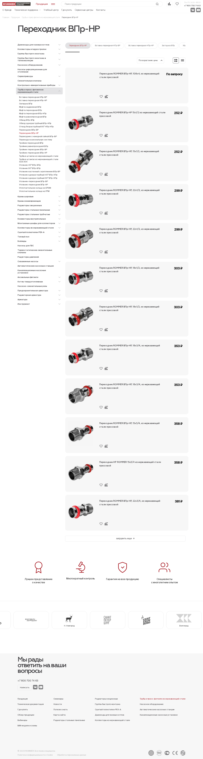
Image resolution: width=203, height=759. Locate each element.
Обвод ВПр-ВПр (26, 120)
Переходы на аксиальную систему (35, 140)
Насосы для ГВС (26, 246)
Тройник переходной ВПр (31, 143)
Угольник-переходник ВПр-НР (33, 184)
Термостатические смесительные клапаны (35, 251)
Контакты (100, 10)
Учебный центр (51, 10)
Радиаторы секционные (106, 699)
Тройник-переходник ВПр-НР (33, 153)
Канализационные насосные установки (32, 271)
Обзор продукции (26, 715)
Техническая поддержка (26, 10)
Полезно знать (60, 709)
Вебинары (22, 720)
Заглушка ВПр (25, 104)
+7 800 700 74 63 (192, 5)
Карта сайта (59, 715)
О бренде (6, 10)
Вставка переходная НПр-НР (33, 100)
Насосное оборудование (151, 704)
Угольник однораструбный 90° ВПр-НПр (38, 178)
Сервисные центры (84, 10)
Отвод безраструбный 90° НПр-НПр (36, 126)
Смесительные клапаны (29, 81)
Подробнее (179, 99)
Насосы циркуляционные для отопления (32, 70)
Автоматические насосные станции (36, 266)
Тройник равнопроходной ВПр (33, 146)
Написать (24, 687)
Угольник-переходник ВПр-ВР (33, 181)
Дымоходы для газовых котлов (109, 715)
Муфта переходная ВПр (30, 110)
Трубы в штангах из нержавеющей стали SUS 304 (38, 160)
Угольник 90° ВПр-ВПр (29, 168)
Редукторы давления (28, 257)
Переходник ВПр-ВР (29, 130)
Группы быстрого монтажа (107, 704)
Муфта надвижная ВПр (30, 107)
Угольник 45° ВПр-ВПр (30, 165)
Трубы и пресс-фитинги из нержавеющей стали (41, 17)
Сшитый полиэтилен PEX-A (108, 709)
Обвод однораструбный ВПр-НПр (35, 123)
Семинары (58, 699)
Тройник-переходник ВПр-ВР (33, 149)
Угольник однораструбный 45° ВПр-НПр (38, 175)
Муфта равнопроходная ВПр (33, 117)
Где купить (66, 10)
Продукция (15, 17)
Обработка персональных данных (71, 755)
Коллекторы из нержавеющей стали (112, 720)
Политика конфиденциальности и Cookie (35, 755)
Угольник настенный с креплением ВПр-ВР (39, 171)
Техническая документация (31, 704)
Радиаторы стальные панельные (69, 720)
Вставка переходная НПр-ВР (33, 97)
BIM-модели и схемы (27, 725)
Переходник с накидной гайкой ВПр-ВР (38, 136)
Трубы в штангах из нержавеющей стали (38, 156)
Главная (5, 17)
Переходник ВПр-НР (78, 45)
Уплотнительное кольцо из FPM (34, 191)
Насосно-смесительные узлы (32, 286)
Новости (57, 704)
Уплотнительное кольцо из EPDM (35, 188)
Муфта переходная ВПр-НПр (33, 113)
